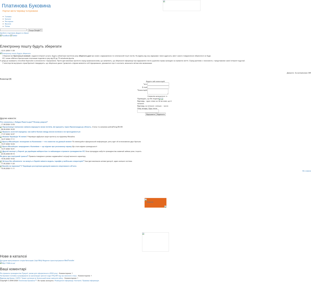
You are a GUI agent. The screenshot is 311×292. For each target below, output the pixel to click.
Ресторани (9, 21)
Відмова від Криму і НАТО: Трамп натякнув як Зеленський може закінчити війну (31, 278)
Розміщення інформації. (64, 280)
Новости (150, 202)
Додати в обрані (22, 33)
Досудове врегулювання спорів (12, 260)
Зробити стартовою (7, 33)
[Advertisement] (12, 185)
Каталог (8, 19)
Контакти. (78, 280)
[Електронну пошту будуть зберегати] (15, 53)
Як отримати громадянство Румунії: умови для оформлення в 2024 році (28, 273)
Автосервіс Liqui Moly (33, 260)
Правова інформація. (90, 280)
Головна (8, 16)
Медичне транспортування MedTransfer (58, 260)
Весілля (8, 23)
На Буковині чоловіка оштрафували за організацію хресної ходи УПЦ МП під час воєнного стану (38, 275)
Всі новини (306, 171)
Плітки (7, 26)
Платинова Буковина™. (27, 280)
